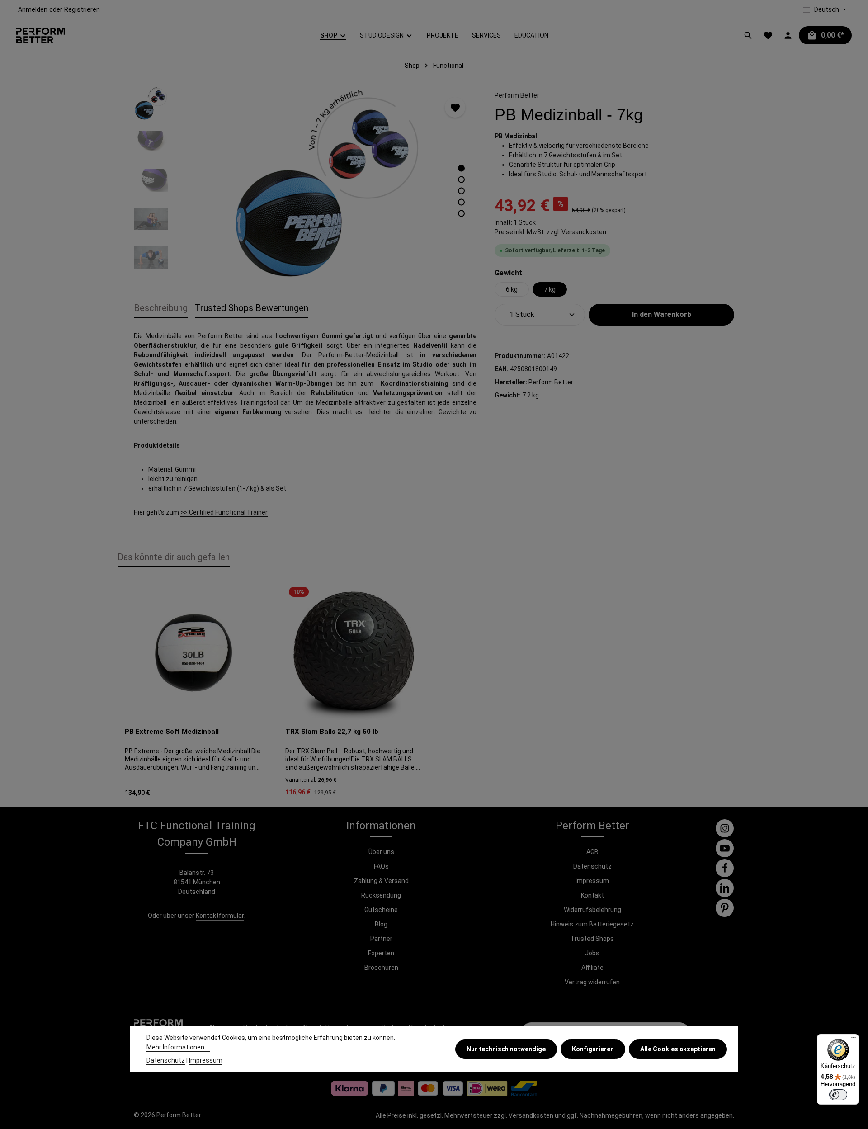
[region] (305, 183)
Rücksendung (381, 895)
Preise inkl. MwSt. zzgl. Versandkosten (550, 232)
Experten (381, 953)
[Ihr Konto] (788, 35)
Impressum (592, 880)
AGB (592, 851)
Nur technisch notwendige (506, 1049)
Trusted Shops (592, 938)
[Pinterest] (725, 908)
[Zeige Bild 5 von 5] (461, 213)
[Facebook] (725, 868)
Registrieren (82, 9)
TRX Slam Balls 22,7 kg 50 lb (331, 731)
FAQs (381, 866)
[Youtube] (725, 848)
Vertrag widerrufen (592, 982)
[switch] (838, 1094)
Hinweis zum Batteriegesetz (592, 924)
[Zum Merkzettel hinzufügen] (455, 107)
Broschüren (381, 967)
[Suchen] (748, 35)
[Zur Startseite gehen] (40, 35)
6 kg (512, 289)
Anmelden (32, 9)
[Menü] (853, 1039)
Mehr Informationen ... (178, 1047)
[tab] (161, 308)
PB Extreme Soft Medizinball (172, 731)
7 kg (550, 289)
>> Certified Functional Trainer (224, 512)
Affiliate (592, 967)
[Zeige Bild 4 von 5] (461, 202)
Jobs (592, 953)
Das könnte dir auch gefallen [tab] (174, 557)
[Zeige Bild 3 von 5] (461, 191)
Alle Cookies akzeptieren (678, 1049)
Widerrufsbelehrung (592, 909)
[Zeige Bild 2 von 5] (461, 179)
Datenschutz (592, 866)
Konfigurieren (593, 1049)
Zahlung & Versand (381, 880)
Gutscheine (381, 909)
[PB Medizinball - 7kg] (326, 183)
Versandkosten (531, 1115)
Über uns (381, 851)
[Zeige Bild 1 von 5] (461, 168)
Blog (381, 924)
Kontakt (592, 895)
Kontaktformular (220, 915)
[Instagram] (725, 828)
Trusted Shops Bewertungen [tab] (251, 307)
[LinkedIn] (725, 888)
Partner (381, 938)
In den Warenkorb (661, 314)
